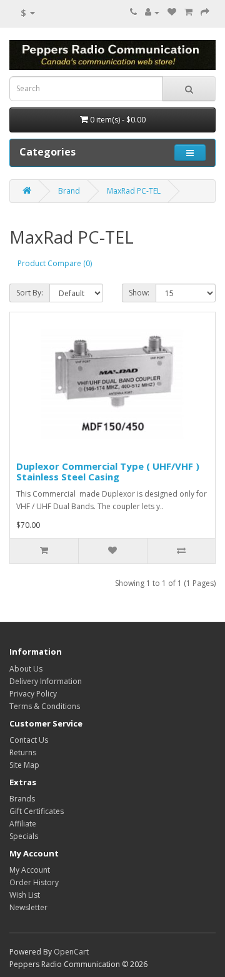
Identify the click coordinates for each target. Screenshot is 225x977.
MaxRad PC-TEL (134, 191)
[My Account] (152, 12)
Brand (69, 191)
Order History (34, 882)
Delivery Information (45, 681)
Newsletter (28, 907)
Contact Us (28, 740)
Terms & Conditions (44, 706)
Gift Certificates (36, 811)
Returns (22, 752)
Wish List (24, 895)
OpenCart (71, 951)
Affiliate (22, 823)
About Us (25, 668)
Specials (23, 836)
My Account (29, 870)
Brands (22, 798)
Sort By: (29, 292)
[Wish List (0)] (172, 12)
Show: (139, 292)
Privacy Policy (33, 693)
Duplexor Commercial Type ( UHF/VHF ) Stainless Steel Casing (107, 471)
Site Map (24, 765)
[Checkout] (205, 12)
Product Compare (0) (55, 263)
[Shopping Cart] (188, 12)
